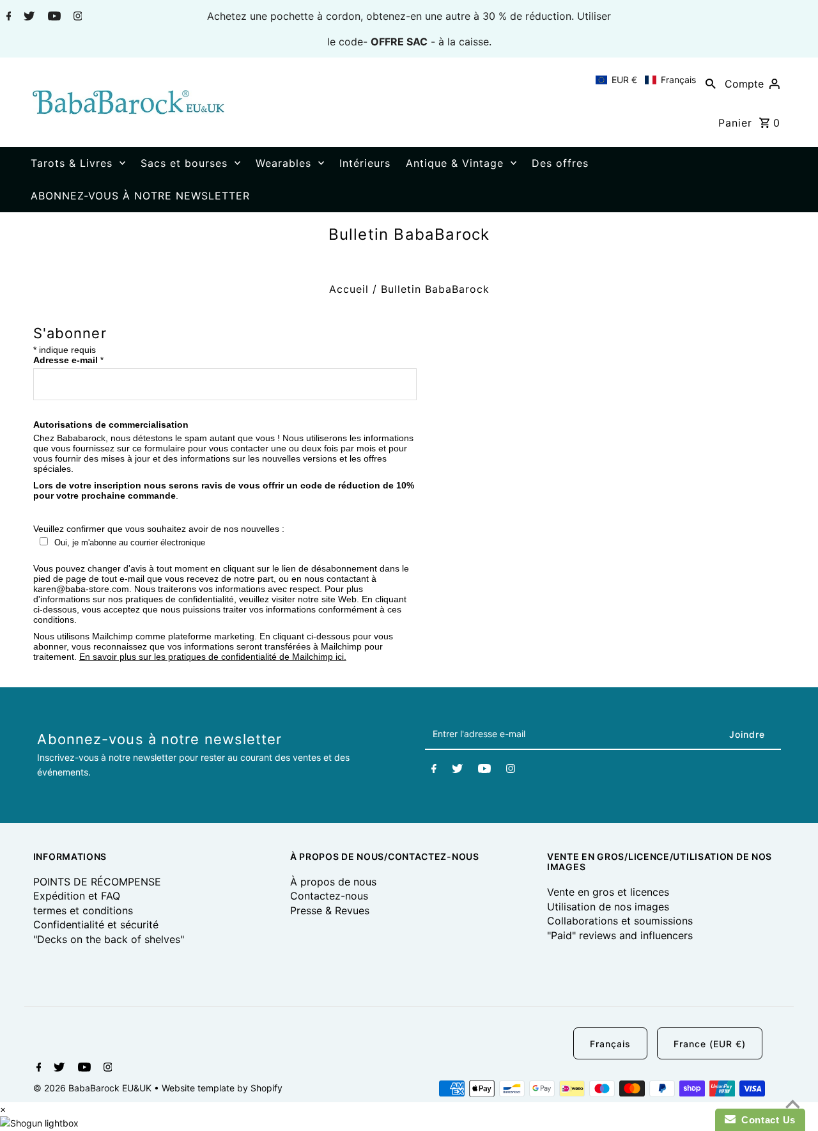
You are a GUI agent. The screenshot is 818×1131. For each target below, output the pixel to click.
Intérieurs (364, 163)
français (610, 1043)
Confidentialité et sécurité (95, 924)
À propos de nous (333, 881)
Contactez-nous (329, 895)
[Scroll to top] (792, 1105)
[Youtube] (53, 17)
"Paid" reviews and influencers (620, 935)
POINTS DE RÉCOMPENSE (97, 881)
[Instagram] (76, 17)
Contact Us (766, 1119)
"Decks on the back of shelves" (108, 939)
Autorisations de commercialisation (111, 424)
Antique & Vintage (455, 163)
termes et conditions (83, 910)
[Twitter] (27, 17)
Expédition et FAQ (76, 895)
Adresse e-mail (68, 360)
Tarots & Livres (71, 163)
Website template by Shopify (222, 1087)
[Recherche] (710, 83)
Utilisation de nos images (608, 906)
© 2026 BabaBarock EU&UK (93, 1087)
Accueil (349, 289)
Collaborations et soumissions (620, 920)
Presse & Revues (329, 910)
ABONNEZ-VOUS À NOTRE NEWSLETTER (140, 195)
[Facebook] (7, 17)
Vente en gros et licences (608, 891)
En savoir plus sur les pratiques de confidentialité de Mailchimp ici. (212, 656)
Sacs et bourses (184, 163)
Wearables (283, 163)
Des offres (560, 163)
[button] (645, 80)
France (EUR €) (710, 1043)
